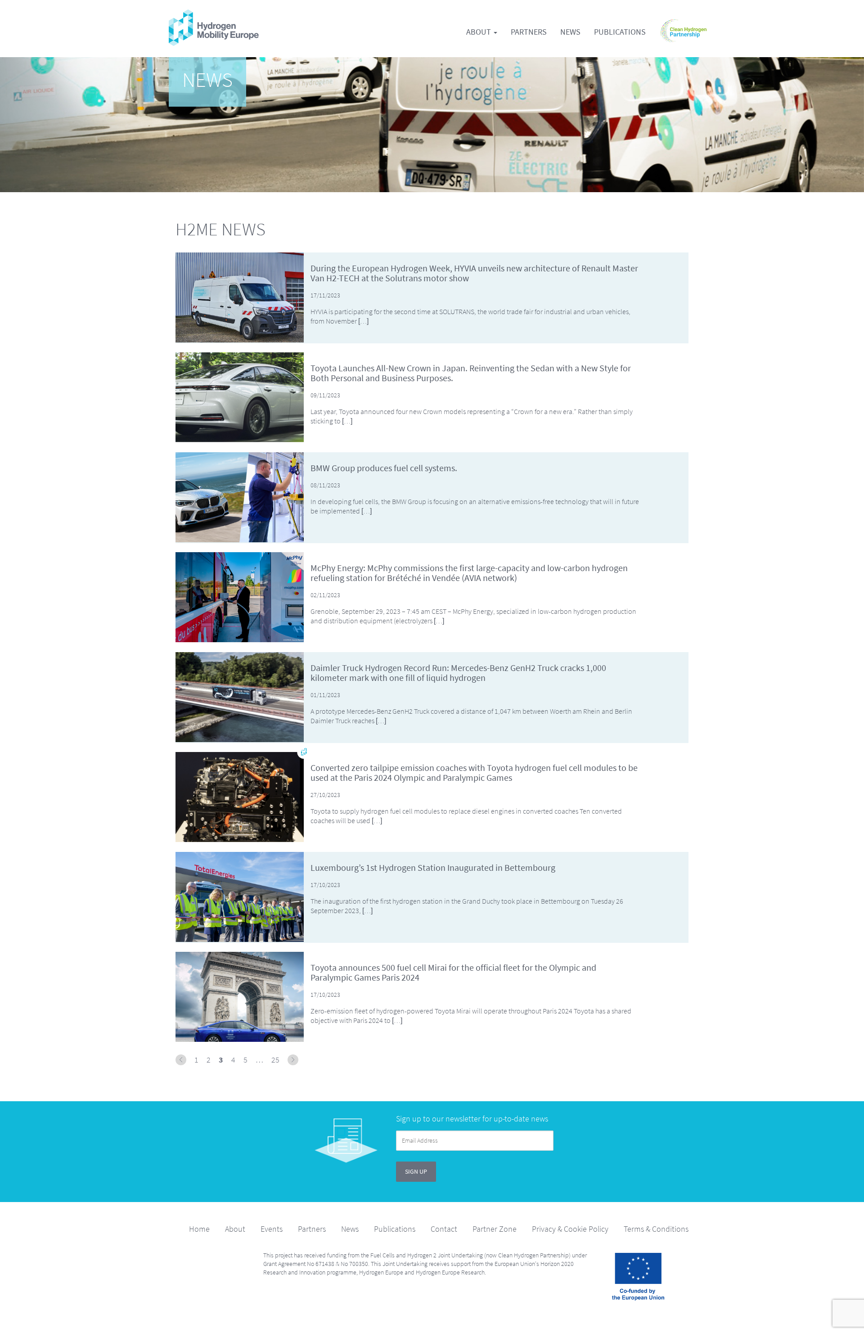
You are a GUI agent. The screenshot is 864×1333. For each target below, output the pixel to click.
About (479, 32)
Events (272, 1229)
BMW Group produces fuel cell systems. (383, 468)
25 (275, 1059)
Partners (529, 32)
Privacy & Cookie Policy (570, 1229)
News (570, 32)
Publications (620, 32)
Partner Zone (494, 1229)
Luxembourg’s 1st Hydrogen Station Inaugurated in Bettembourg (432, 868)
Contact (444, 1229)
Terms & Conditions (656, 1229)
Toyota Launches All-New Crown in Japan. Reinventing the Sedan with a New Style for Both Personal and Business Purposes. (470, 373)
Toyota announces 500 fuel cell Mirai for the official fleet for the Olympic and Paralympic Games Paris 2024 (453, 973)
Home (199, 1229)
